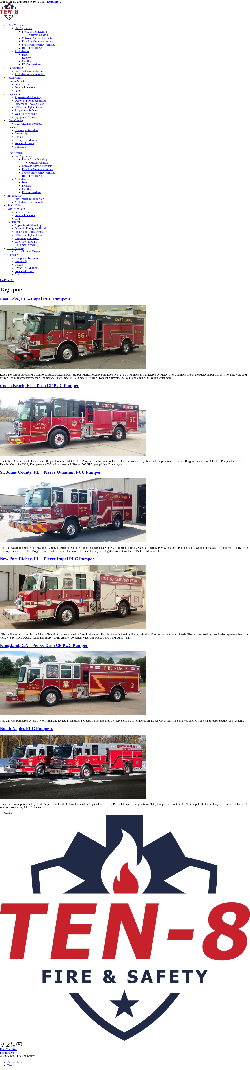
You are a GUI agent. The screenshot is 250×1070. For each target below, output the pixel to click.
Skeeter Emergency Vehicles (38, 44)
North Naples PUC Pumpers (26, 728)
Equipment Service (26, 117)
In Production (16, 67)
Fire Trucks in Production (29, 71)
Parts (17, 90)
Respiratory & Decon (27, 110)
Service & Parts (17, 81)
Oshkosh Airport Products (37, 38)
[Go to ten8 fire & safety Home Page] (9, 18)
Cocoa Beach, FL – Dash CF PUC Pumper (39, 385)
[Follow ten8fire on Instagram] (8, 1046)
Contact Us (21, 146)
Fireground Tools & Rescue (31, 103)
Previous (7, 813)
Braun (25, 54)
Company (13, 127)
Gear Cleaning (16, 120)
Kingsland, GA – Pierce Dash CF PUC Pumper (44, 645)
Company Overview (26, 130)
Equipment (14, 94)
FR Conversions (31, 64)
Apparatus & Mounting (28, 97)
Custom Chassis (38, 34)
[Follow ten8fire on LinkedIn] (13, 1046)
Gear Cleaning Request (28, 123)
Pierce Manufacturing (34, 31)
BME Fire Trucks (32, 47)
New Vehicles (16, 25)
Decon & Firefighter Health (30, 100)
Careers (19, 136)
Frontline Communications (37, 41)
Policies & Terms (24, 143)
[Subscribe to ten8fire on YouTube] (19, 1046)
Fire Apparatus (23, 28)
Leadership (21, 133)
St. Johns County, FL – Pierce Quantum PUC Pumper (50, 472)
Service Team (22, 84)
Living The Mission (26, 140)
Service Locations (25, 87)
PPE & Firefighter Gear (28, 107)
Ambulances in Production (30, 74)
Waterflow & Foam (26, 113)
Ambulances (22, 51)
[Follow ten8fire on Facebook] (2, 1046)
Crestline (27, 61)
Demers (26, 57)
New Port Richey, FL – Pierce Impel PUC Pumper (47, 558)
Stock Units (15, 77)
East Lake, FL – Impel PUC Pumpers (35, 299)
